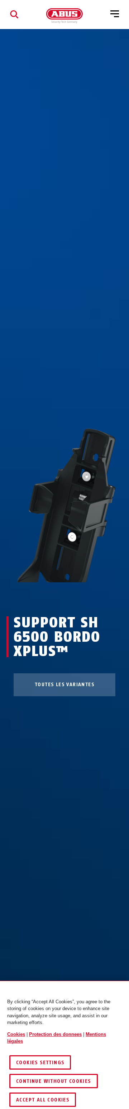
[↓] (77, 596)
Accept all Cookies (42, 1100)
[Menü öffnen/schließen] (114, 14)
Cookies (16, 1034)
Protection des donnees (55, 1034)
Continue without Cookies (53, 1081)
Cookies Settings (40, 1063)
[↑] (51, 596)
